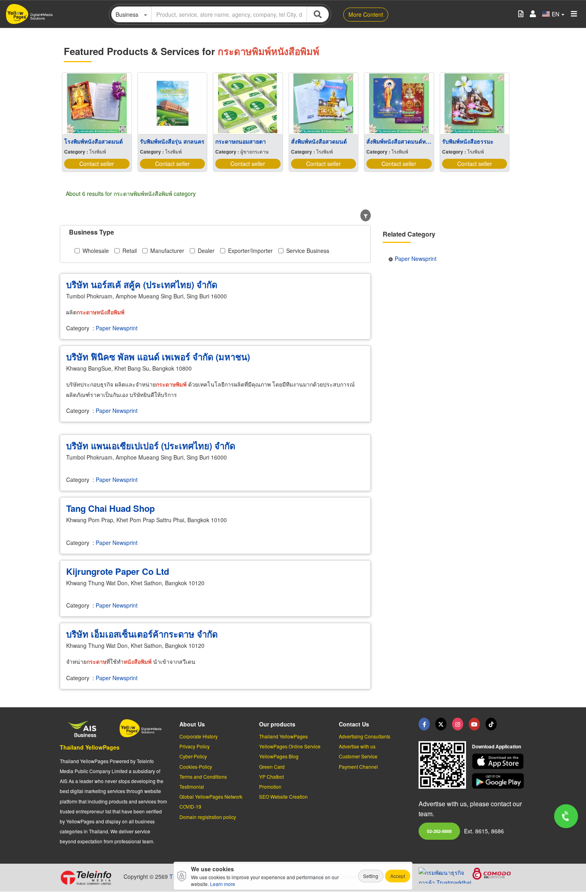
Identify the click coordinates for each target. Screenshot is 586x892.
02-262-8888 (439, 831)
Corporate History (198, 736)
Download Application (496, 746)
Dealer (206, 251)
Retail (129, 251)
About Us (192, 724)
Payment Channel (358, 766)
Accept (397, 875)
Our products (277, 724)
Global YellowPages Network (210, 796)
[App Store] (499, 761)
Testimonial (191, 786)
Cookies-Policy (195, 766)
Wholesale (96, 251)
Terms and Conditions (203, 776)
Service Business (307, 251)
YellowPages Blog (279, 756)
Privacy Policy (194, 746)
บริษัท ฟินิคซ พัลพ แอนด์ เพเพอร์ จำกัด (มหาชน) (158, 356)
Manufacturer (167, 251)
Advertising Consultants (364, 736)
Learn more (222, 883)
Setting (370, 875)
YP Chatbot (271, 776)
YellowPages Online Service (290, 746)
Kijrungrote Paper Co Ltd (117, 571)
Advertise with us (357, 746)
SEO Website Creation (283, 796)
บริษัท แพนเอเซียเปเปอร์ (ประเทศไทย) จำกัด (150, 445)
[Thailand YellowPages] (440, 724)
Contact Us (354, 724)
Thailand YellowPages (90, 747)
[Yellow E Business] (424, 724)
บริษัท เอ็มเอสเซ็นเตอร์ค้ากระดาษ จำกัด (142, 634)
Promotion (270, 786)
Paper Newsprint (117, 328)
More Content (365, 14)
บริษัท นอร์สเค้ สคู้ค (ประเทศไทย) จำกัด (141, 284)
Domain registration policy (207, 816)
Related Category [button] (409, 234)
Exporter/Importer (250, 251)
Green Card (272, 766)
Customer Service (358, 756)
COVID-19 (190, 806)
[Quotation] (520, 14)
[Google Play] (499, 781)
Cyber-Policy (193, 756)
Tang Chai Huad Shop (110, 508)
